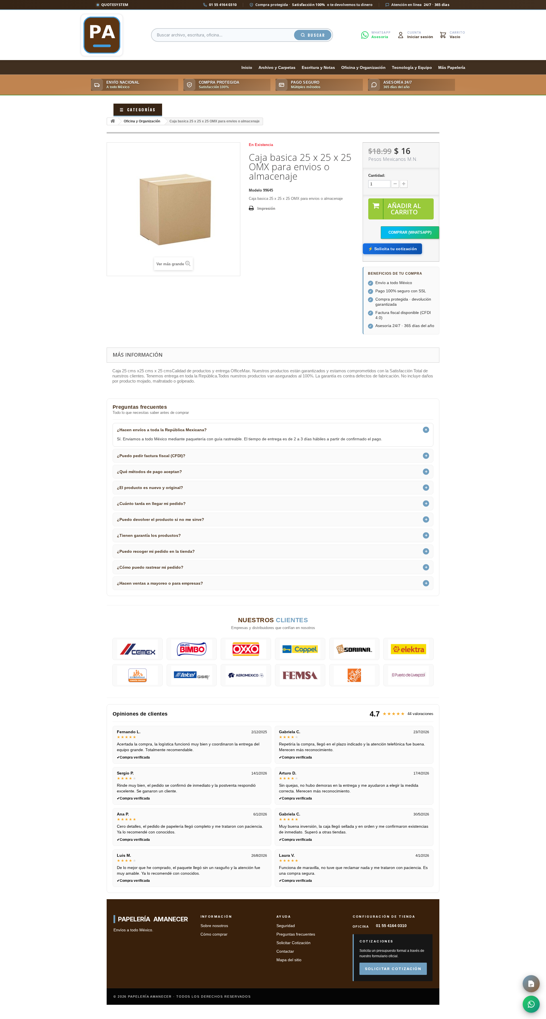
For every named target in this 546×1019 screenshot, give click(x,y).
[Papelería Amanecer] (102, 35)
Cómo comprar (214, 934)
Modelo (255, 190)
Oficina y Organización (363, 67)
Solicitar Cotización (293, 943)
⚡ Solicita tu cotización (392, 248)
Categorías (138, 109)
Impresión (266, 208)
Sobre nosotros (214, 926)
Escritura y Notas (318, 67)
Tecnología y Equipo (412, 67)
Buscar (316, 35)
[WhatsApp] (531, 1004)
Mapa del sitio (288, 960)
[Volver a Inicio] (112, 121)
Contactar (285, 951)
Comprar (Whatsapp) (409, 232)
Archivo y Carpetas (276, 67)
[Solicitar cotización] (531, 983)
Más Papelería (451, 67)
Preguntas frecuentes (295, 934)
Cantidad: (376, 175)
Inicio (246, 67)
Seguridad (285, 926)
